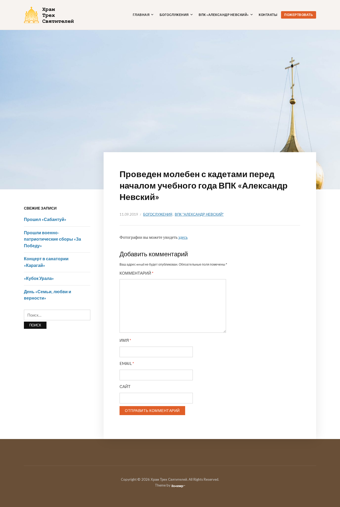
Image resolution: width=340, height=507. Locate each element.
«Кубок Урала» (39, 278)
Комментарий (137, 273)
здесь (183, 237)
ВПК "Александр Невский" (199, 214)
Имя (125, 340)
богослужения (157, 214)
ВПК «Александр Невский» (224, 15)
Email (127, 363)
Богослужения (174, 15)
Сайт (125, 386)
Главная (141, 15)
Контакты (268, 15)
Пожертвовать (298, 15)
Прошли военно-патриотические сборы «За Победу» (52, 239)
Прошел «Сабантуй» (45, 219)
